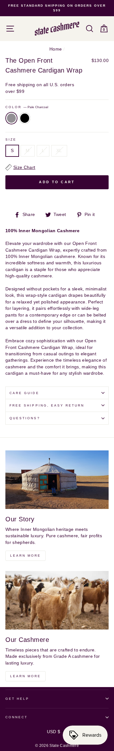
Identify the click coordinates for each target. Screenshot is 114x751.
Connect (16, 717)
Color (26, 107)
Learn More (25, 555)
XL (59, 150)
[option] (57, 8)
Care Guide (24, 393)
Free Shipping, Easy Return (47, 405)
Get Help (17, 698)
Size (10, 139)
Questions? (25, 418)
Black (24, 118)
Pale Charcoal (11, 118)
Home (55, 49)
